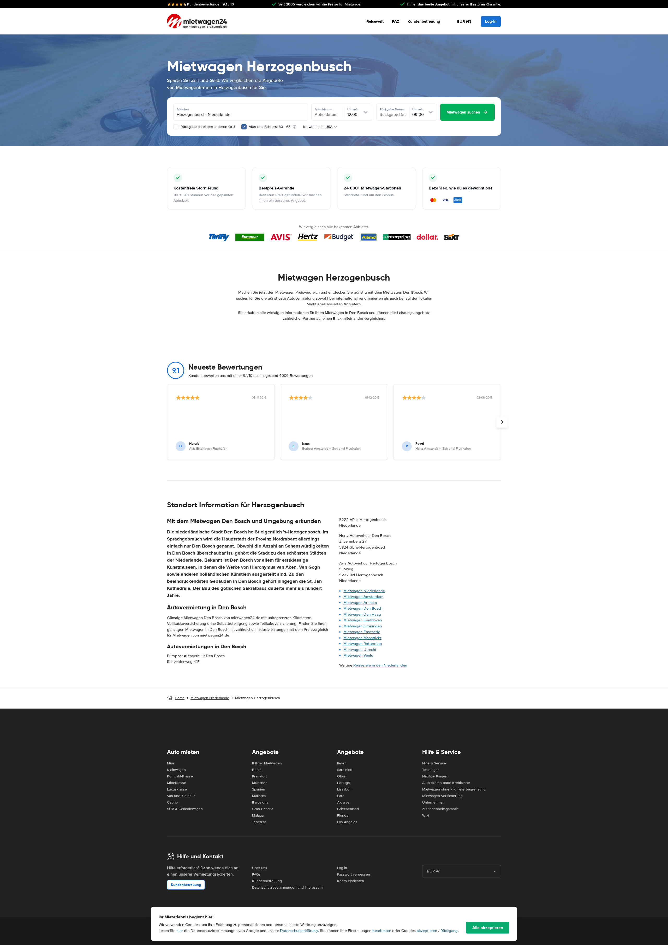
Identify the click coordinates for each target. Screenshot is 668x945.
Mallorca (259, 796)
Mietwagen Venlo (358, 655)
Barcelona (260, 802)
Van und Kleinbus (181, 796)
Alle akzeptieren (487, 928)
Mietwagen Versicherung (442, 796)
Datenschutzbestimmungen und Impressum (287, 887)
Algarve (343, 802)
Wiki (425, 815)
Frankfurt (259, 776)
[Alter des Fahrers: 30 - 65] (244, 126)
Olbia (341, 776)
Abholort (183, 109)
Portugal (343, 783)
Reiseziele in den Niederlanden (380, 665)
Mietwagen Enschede (361, 631)
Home (179, 698)
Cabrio (172, 802)
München (259, 783)
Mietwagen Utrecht (359, 649)
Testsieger (430, 770)
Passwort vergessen (353, 874)
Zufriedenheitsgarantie (440, 809)
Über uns (259, 868)
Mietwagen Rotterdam (362, 643)
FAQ (395, 21)
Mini (170, 763)
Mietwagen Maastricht (362, 637)
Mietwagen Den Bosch (362, 608)
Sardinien (344, 770)
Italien (342, 763)
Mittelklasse (176, 783)
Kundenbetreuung (424, 21)
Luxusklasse (177, 789)
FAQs (256, 874)
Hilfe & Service (434, 763)
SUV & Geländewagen (185, 809)
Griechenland (348, 809)
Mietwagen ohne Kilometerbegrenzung (454, 789)
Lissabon (344, 789)
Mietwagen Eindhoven (362, 620)
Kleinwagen (176, 770)
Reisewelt (375, 21)
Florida (342, 815)
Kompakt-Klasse (180, 776)
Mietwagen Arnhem (360, 602)
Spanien (258, 789)
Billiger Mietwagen (267, 763)
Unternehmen (433, 802)
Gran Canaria (262, 809)
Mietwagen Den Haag (362, 614)
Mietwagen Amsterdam (363, 596)
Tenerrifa (259, 822)
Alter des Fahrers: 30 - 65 (269, 126)
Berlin (256, 770)
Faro (340, 796)
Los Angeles (347, 822)
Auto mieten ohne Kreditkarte (446, 783)
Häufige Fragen (434, 776)
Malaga (258, 815)
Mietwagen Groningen (362, 626)
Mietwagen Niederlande (364, 591)
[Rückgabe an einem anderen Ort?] (175, 126)
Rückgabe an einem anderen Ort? (207, 126)
